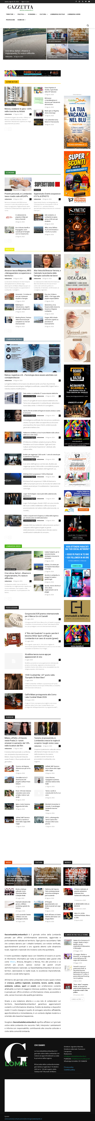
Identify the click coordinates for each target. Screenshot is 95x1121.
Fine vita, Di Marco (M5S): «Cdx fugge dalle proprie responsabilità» (52, 296)
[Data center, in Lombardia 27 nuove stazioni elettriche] (13, 398)
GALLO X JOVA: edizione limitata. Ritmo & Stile (82, 915)
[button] (87, 25)
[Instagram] (79, 1)
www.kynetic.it (37, 1119)
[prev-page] (6, 129)
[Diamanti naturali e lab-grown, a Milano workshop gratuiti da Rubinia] (9, 904)
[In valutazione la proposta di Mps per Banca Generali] (9, 217)
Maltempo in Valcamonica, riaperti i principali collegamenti (23, 307)
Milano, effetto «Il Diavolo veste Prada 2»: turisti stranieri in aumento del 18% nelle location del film (17, 742)
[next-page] (9, 129)
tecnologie (28, 1119)
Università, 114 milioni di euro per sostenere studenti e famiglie (23, 296)
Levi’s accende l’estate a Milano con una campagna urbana (23, 917)
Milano (13, 962)
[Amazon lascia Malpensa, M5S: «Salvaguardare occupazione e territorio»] (78, 52)
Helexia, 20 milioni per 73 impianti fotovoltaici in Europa (52, 567)
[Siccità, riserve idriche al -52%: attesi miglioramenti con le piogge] (38, 588)
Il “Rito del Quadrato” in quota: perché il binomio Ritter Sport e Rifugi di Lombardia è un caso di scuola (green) (42, 636)
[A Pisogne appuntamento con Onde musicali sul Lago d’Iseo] (38, 904)
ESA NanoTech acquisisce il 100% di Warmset (38, 474)
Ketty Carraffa (70, 883)
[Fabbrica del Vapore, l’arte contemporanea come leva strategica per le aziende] (38, 891)
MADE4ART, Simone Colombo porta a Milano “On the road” (47, 878)
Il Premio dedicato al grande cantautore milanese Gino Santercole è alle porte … (81, 893)
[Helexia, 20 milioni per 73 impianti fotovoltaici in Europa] (38, 567)
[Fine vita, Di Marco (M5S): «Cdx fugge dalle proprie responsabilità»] (38, 296)
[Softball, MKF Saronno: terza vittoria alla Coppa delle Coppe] (39, 768)
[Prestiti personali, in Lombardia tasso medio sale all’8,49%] (57, 52)
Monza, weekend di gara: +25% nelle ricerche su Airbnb (18, 110)
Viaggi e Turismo (10, 734)
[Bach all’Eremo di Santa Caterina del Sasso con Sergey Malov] (38, 917)
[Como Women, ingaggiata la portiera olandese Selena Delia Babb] (39, 780)
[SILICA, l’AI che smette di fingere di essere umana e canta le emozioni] (13, 416)
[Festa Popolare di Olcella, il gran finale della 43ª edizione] (38, 90)
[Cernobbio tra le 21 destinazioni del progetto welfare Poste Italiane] (9, 780)
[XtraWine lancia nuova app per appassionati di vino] (14, 661)
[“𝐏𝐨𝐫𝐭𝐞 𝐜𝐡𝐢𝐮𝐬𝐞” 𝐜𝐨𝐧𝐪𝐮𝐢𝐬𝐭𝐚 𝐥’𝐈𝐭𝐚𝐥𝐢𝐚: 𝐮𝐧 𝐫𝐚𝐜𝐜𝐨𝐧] (68, 986)
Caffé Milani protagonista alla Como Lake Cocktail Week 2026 (40, 695)
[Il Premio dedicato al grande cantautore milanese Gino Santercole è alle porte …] (68, 891)
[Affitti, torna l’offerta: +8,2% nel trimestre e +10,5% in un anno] (38, 230)
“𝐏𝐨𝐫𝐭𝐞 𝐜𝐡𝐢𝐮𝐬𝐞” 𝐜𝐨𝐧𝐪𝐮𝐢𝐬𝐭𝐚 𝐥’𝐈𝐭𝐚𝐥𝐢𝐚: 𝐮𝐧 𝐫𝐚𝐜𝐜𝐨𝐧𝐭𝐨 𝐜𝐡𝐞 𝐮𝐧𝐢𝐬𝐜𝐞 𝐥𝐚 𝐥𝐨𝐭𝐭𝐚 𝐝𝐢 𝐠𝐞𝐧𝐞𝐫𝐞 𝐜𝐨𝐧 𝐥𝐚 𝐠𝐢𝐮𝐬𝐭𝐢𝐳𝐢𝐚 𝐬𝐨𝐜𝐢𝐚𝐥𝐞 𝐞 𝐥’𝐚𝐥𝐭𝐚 (81, 988)
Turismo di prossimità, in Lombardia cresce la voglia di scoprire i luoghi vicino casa (47, 740)
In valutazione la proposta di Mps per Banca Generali (22, 217)
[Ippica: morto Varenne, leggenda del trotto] (9, 806)
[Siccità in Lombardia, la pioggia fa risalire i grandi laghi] (38, 577)
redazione (8, 56)
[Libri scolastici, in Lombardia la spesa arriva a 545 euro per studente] (38, 217)
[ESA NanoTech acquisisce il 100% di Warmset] (13, 479)
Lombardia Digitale (11, 371)
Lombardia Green (10, 569)
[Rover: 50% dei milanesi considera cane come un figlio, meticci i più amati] (9, 793)
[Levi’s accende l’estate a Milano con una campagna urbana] (9, 917)
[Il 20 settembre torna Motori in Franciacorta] (38, 122)
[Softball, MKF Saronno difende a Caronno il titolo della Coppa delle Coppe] (9, 820)
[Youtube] (89, 1)
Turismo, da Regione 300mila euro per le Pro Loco (23, 768)
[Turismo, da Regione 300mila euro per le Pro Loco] (9, 768)
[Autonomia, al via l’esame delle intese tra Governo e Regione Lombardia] (38, 307)
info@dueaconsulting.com (80, 1059)
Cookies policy (69, 1070)
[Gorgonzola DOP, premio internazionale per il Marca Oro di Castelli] (14, 620)
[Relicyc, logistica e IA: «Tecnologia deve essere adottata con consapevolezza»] (33, 358)
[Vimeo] (85, 1)
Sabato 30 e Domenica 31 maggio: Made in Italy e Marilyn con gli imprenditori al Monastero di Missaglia (81, 944)
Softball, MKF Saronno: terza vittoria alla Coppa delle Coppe (52, 768)
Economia (8, 190)
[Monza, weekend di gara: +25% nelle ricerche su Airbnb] (18, 96)
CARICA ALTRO (76, 999)
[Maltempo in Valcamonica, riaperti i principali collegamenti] (9, 307)
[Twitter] (82, 1)
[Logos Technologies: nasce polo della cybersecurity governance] (13, 499)
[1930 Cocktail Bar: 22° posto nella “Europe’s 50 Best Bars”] (14, 682)
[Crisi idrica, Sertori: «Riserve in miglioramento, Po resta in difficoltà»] (24, 47)
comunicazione (19, 1119)
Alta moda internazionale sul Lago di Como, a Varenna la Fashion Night (18, 878)
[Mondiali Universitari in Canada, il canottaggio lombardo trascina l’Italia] (39, 806)
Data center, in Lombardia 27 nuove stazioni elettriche (40, 393)
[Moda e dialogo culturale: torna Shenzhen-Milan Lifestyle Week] (9, 891)
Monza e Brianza (10, 105)
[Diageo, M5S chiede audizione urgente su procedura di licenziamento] (38, 320)
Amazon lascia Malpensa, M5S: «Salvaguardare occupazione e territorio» (18, 273)
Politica (7, 267)
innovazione (9, 1119)
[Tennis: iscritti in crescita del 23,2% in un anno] (39, 793)
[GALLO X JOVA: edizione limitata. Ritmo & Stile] (68, 915)
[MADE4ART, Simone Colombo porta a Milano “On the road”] (78, 36)
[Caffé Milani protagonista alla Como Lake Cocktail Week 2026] (14, 701)
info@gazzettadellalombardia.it (75, 1056)
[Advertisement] (63, 7)
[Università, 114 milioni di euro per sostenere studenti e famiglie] (9, 296)
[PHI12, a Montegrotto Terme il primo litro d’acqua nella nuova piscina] (39, 820)
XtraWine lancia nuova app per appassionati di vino (38, 655)
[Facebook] (76, 1)
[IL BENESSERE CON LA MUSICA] (68, 906)
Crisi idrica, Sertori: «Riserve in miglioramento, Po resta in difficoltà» (18, 575)
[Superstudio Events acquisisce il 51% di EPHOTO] (47, 184)
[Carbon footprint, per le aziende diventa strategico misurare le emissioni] (38, 554)
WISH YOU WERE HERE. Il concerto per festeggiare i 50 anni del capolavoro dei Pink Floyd (76, 876)
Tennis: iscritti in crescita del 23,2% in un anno (53, 793)
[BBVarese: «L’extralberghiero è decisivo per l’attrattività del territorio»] (38, 100)
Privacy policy (68, 1067)
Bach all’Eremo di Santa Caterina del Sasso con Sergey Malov (53, 917)
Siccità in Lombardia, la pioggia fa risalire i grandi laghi (52, 577)
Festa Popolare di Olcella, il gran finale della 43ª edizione (51, 90)
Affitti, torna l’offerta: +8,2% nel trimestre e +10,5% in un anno (51, 230)
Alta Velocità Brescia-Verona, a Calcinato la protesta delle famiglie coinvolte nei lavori (47, 273)
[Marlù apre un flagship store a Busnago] (38, 113)
